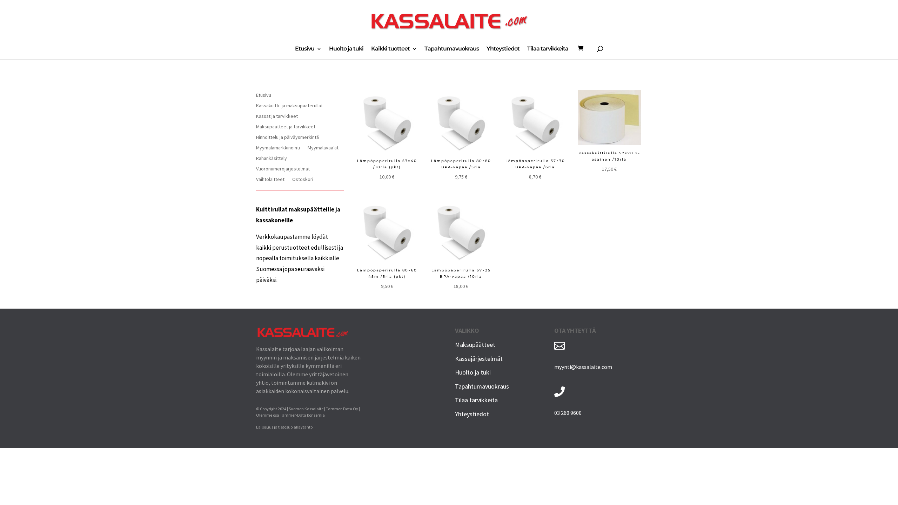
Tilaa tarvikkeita (547, 49)
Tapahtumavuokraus (451, 49)
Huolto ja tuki (346, 49)
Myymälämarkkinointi (278, 148)
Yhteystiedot (503, 49)
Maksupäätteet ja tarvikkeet (285, 127)
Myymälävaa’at (323, 148)
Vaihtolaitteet (270, 179)
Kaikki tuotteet (390, 49)
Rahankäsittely (271, 158)
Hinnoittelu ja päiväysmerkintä (287, 137)
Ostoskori (302, 179)
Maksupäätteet (475, 345)
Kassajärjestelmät (479, 359)
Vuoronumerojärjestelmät (283, 169)
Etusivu (304, 49)
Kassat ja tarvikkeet (277, 116)
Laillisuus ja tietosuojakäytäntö (284, 427)
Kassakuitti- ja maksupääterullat (289, 106)
